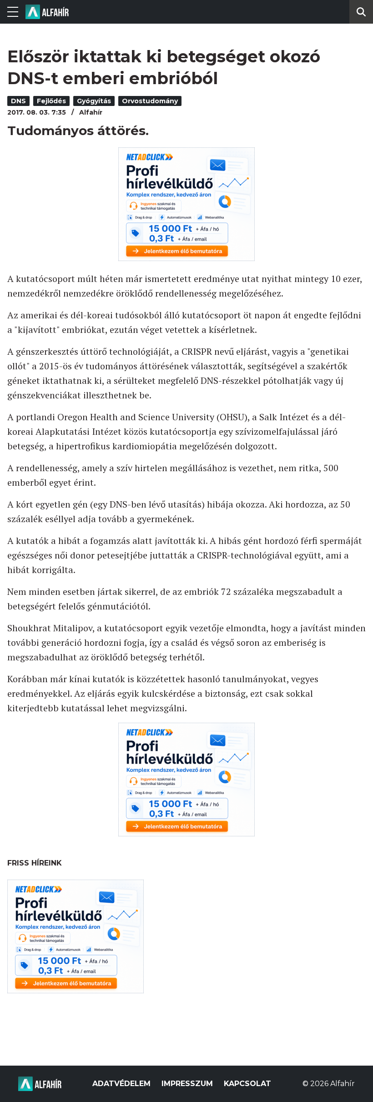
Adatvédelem (121, 1083)
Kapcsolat (247, 1083)
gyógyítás (94, 101)
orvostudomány (150, 101)
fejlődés (51, 101)
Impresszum (187, 1083)
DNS (18, 101)
